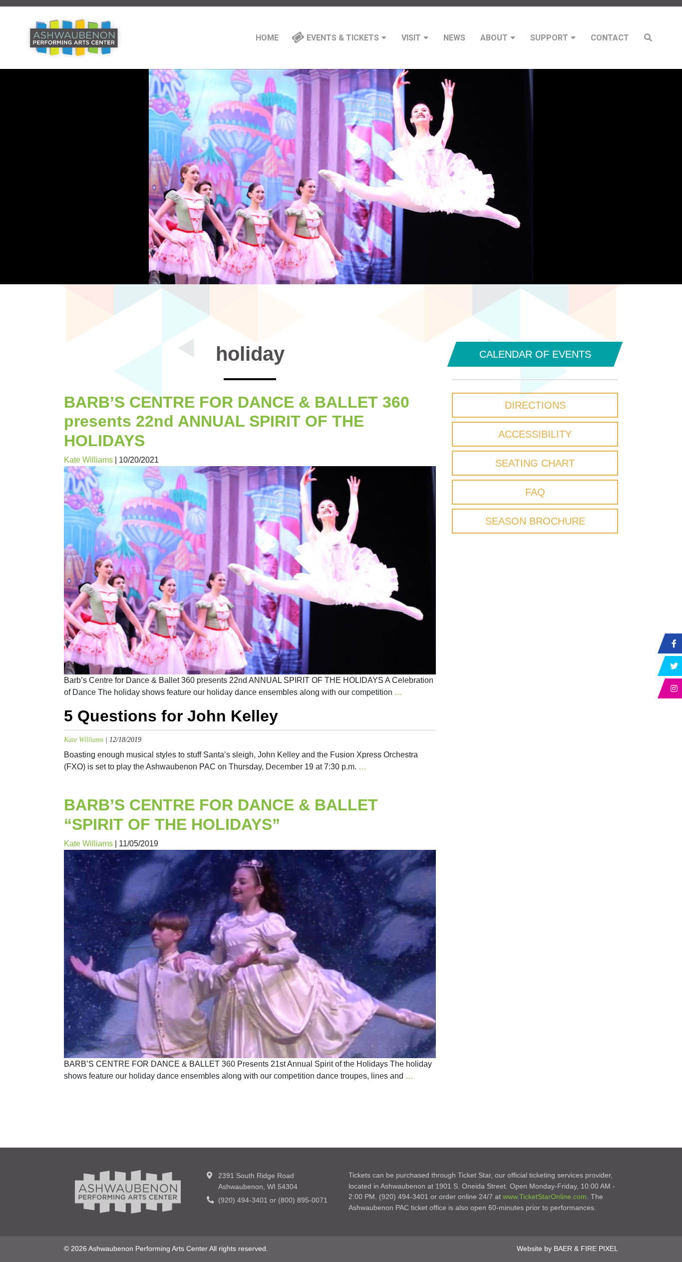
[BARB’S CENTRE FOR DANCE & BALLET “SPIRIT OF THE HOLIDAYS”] (250, 953)
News (454, 38)
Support (549, 38)
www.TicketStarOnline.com (545, 1197)
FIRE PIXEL (599, 1249)
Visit (411, 38)
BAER (563, 1249)
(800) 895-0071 (303, 1200)
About (494, 38)
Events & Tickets (343, 38)
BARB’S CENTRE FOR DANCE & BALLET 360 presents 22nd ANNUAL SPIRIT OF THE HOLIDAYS (236, 421)
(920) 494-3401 (243, 1200)
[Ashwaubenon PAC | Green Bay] (73, 37)
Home (267, 38)
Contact (610, 38)
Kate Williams (88, 460)
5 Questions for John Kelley (171, 716)
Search (648, 37)
